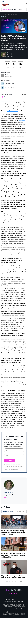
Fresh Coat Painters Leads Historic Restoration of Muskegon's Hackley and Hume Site (13, 555)
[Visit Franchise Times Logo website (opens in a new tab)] (12, 590)
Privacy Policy (7, 601)
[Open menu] (26, 4)
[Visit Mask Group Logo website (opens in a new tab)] (15, 590)
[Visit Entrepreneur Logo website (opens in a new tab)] (8, 590)
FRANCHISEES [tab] (21, 511)
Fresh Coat (11, 14)
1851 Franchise (4, 14)
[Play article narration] (2, 97)
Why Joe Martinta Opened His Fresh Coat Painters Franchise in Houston (13, 577)
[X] (18, 593)
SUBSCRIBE (9, 460)
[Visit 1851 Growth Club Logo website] (19, 590)
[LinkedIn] (16, 593)
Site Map (14, 601)
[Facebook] (11, 593)
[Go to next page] (21, 582)
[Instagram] (9, 593)
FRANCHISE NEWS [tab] (8, 511)
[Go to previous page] (7, 582)
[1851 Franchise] (5, 5)
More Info (24, 94)
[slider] (4, 97)
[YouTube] (14, 593)
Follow (6, 497)
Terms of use (20, 601)
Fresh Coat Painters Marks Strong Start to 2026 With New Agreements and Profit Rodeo (13, 532)
